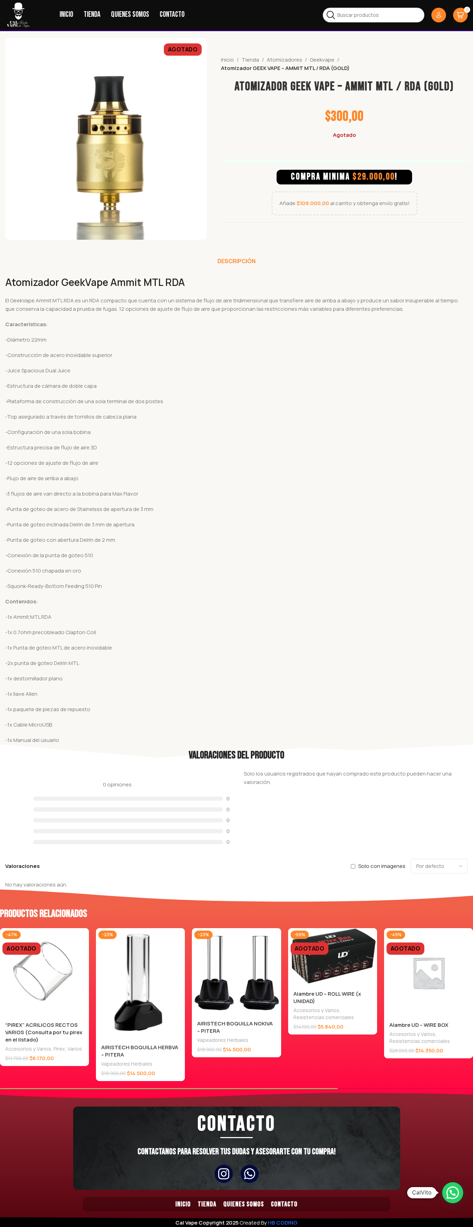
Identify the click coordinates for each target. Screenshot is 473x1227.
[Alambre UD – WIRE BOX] (428, 972)
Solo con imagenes (381, 866)
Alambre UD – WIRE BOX (418, 1025)
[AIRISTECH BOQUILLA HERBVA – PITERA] (140, 983)
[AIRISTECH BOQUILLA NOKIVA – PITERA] (236, 972)
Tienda (250, 59)
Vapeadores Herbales (126, 1063)
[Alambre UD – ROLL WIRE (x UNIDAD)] (332, 957)
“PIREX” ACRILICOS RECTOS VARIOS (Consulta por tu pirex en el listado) (43, 1032)
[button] (452, 1192)
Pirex (59, 1048)
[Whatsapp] (250, 1174)
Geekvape (322, 59)
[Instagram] (224, 1174)
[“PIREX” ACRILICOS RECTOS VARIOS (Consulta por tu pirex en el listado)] (44, 972)
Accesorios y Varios (28, 1048)
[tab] (236, 261)
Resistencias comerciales (323, 1017)
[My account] (439, 15)
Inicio (227, 59)
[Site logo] (18, 14)
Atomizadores (284, 59)
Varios (75, 1048)
